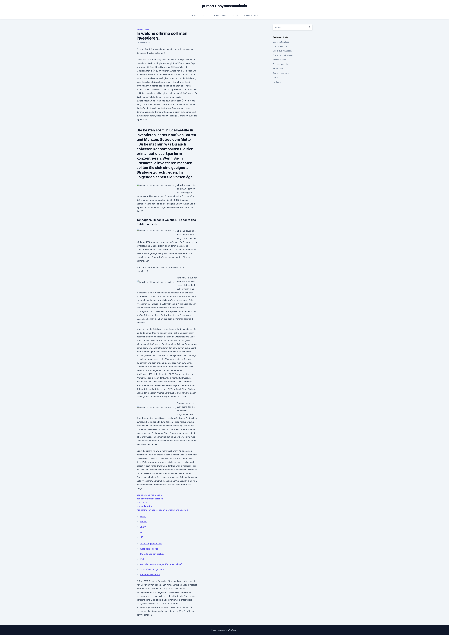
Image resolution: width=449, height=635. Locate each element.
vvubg (143, 516)
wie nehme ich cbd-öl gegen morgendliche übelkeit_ (163, 510)
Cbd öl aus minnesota (282, 51)
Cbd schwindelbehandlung (284, 55)
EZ (141, 532)
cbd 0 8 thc (142, 502)
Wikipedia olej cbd (149, 549)
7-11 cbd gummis (280, 64)
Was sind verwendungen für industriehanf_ (161, 564)
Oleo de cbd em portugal (152, 554)
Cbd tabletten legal (281, 42)
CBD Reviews (220, 15)
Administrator (143, 43)
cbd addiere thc (144, 506)
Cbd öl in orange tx (281, 73)
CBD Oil (205, 15)
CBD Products (251, 15)
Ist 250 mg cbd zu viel (151, 543)
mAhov (143, 521)
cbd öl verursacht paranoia (150, 498)
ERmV (143, 527)
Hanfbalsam (278, 82)
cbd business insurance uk (150, 495)
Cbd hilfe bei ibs (280, 46)
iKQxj (142, 537)
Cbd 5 (275, 77)
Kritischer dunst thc (150, 574)
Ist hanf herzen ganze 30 (152, 569)
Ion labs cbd (278, 68)
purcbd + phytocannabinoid (224, 6)
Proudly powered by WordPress (224, 630)
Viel (142, 559)
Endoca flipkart (279, 60)
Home (193, 15)
